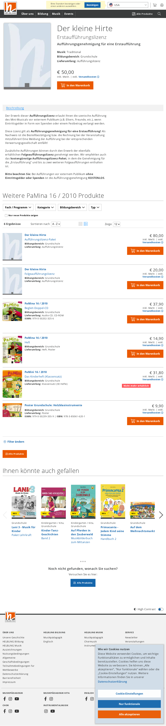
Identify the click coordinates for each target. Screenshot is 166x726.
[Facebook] (5, 699)
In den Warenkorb (78, 85)
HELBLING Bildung (13, 641)
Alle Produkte (144, 13)
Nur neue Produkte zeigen (23, 215)
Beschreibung (15, 108)
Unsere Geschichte (13, 637)
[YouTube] (17, 699)
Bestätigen (92, 4)
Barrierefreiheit (12, 678)
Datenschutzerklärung (112, 681)
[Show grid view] (80, 224)
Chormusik (90, 641)
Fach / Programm (16, 207)
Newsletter (131, 637)
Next (160, 514)
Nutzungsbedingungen (16, 653)
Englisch (48, 641)
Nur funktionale (129, 704)
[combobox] (128, 5)
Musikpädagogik (52, 637)
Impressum (9, 682)
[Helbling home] (10, 617)
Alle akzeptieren (129, 714)
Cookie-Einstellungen (129, 693)
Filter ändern (15, 441)
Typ (93, 207)
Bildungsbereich (70, 207)
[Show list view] (85, 224)
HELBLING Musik (12, 645)
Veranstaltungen (134, 641)
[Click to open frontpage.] (10, 8)
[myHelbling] (162, 5)
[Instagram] (10, 699)
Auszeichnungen (12, 649)
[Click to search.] (159, 14)
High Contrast (147, 609)
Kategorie (43, 207)
